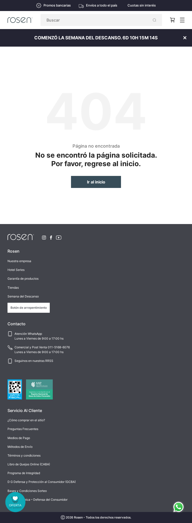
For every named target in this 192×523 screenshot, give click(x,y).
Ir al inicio (96, 181)
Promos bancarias (57, 5)
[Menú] (182, 20)
